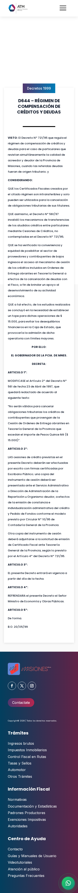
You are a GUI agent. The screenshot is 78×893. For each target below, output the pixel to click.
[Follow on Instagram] (32, 686)
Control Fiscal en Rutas (27, 756)
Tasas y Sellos (19, 763)
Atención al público (24, 869)
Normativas (17, 799)
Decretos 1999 (39, 88)
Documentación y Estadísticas (32, 806)
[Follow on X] (22, 686)
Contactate (21, 702)
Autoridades (18, 826)
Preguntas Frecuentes (26, 875)
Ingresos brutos (21, 743)
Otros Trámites (20, 776)
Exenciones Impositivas (27, 819)
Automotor (17, 770)
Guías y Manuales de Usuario (32, 856)
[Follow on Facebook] (12, 686)
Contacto (15, 849)
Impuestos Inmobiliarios (27, 750)
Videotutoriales (20, 862)
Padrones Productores (26, 813)
